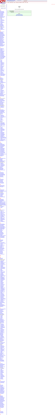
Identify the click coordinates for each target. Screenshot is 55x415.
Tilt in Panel (1, 367)
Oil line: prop (1, 230)
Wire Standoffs (1, 407)
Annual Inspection (2, 26)
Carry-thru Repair (2, 329)
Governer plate (1, 153)
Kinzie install (1, 186)
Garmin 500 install (2, 144)
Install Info (1, 371)
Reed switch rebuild (2, 291)
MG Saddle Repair (2, 278)
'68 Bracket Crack (2, 331)
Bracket (1, 18)
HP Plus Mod (1, 169)
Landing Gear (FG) (2, 189)
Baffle (1, 60)
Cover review (1, 58)
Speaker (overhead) (2, 332)
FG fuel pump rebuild (2, 110)
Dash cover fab (1, 78)
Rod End (1, 292)
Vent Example (1, 387)
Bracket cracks (2, 345)
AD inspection (2, 323)
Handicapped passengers (3, 158)
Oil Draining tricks (2, 227)
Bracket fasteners (2, 347)
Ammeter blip (1, 24)
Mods (23, 2)
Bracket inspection (2, 346)
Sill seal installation (2, 320)
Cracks (1, 207)
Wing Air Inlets (1, 401)
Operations (1, 118)
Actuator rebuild (2, 211)
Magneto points (2, 200)
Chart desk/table (2, 52)
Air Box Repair (1, 13)
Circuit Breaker (2, 19)
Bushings (1, 348)
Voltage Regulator (2, 391)
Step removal (1, 358)
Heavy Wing (1, 166)
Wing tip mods (1, 405)
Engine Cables (1, 102)
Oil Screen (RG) (2, 233)
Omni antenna (1, 234)
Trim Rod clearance (2, 350)
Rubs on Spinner (2, 70)
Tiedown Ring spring (2, 366)
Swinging (1, 220)
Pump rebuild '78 (2, 289)
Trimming (1, 351)
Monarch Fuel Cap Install (3, 204)
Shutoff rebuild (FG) (2, 136)
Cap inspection (2, 324)
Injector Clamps (2, 173)
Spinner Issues (1, 334)
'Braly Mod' (1, 43)
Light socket (1, 273)
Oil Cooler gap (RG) (2, 226)
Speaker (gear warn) (2, 295)
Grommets (1, 69)
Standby (1, 23)
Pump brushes (1, 286)
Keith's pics (1, 378)
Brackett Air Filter (2, 39)
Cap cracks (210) (2, 325)
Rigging (1, 119)
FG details (1, 80)
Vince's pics (1, 377)
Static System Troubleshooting (2, 356)
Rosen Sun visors (2, 304)
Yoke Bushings (1, 412)
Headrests (1, 159)
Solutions (1, 316)
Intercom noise (1, 175)
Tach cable (1, 363)
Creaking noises (2, 349)
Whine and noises (2, 22)
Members (20, 2)
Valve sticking (1, 385)
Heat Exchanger (2, 370)
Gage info (1, 131)
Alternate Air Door (2, 260)
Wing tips (1, 195)
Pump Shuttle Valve (2, 290)
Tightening (1, 92)
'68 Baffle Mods (2, 33)
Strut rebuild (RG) (2, 360)
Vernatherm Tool (2, 389)
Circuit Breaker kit (2, 20)
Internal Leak (1, 270)
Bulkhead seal (2, 163)
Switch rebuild (2, 297)
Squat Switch (1, 343)
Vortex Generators (2, 392)
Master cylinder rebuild (2, 202)
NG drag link (1, 280)
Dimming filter (2, 193)
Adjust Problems (2, 115)
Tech (25, 2)
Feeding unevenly (2, 130)
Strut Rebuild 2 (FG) (2, 219)
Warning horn (1, 301)
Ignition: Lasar (1, 172)
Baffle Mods (1, 32)
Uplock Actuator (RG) (2, 381)
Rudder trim (1, 306)
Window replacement (2, 400)
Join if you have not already (19, 15)
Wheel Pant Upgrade (2, 397)
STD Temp (1, 338)
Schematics (1, 293)
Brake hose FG (1, 40)
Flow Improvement (2, 165)
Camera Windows (2, 48)
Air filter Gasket (2, 14)
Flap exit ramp (2, 66)
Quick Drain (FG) (2, 135)
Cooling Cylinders (2, 57)
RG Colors (1, 243)
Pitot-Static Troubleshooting (2, 246)
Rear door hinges (2, 216)
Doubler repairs (2, 93)
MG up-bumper (2, 277)
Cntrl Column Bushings (2, 56)
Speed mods (1, 333)
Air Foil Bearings (2, 368)
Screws (1, 71)
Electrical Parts (1, 99)
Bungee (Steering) (2, 45)
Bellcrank (1, 28)
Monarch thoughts (2, 123)
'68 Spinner (1, 335)
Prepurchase (11, 2)
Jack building (1, 181)
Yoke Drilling (1, 411)
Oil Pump (1, 231)
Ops (14, 2)
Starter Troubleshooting (2, 355)
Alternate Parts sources (2, 16)
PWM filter (1, 253)
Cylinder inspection (2, 75)
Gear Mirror (1, 147)
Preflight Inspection (2, 248)
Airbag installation (2, 12)
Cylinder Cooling (2, 73)
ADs (0, 10)
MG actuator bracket (2, 279)
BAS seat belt (1, 36)
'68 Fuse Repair (2, 140)
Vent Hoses (1, 386)
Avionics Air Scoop (2, 29)
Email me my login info (19, 14)
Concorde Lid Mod (2, 53)
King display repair (2, 185)
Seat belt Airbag (2, 311)
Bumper (1, 61)
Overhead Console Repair (3, 235)
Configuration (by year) (3, 262)
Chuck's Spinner (2, 336)
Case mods (1, 50)
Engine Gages (1, 103)
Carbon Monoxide (2, 49)
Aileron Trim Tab (2, 11)
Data (27, 2)
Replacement (1, 330)
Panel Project (1, 240)
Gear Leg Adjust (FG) (2, 145)
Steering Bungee (2, 340)
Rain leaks (1, 258)
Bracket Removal (2, 206)
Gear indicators (2, 194)
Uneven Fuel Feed (2, 382)
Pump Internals (2, 288)
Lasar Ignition (1, 191)
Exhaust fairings (2, 107)
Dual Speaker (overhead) (3, 94)
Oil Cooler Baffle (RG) (2, 224)
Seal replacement (2, 90)
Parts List (1, 373)
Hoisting (1, 167)
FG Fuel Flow (1, 113)
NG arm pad (1, 283)
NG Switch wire (2, 282)
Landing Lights (2, 190)
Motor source (1, 117)
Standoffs (1, 354)
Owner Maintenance (2, 237)
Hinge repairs (1, 87)
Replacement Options (2, 124)
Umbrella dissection (2, 125)
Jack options (1, 180)
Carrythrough (1, 326)
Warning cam (1, 300)
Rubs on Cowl (2, 337)
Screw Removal (2, 309)
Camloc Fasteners (2, 62)
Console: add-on (2, 55)
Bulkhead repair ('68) (2, 44)
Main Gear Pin (2, 274)
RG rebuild (1, 315)
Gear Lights (1, 265)
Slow (0, 120)
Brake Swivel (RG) (2, 42)
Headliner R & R (2, 161)
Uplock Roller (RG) (2, 221)
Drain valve (1, 128)
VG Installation (2, 393)
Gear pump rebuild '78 (2, 150)
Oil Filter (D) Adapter (2, 228)
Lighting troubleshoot (2, 196)
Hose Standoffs (1, 168)
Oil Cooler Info (1, 225)
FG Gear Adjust (1, 109)
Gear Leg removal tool (2, 264)
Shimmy (1, 217)
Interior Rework (2, 176)
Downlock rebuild (2, 263)
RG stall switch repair (2, 302)
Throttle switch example (3, 298)
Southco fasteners (2, 322)
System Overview (2, 375)
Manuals (1, 201)
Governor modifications (3, 82)
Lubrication (1, 88)
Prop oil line (1, 249)
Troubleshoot (1, 21)
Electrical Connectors (2, 100)
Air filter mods (1, 15)
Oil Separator (1, 232)
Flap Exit (1, 68)
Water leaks (1, 395)
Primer (1, 369)
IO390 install (1, 81)
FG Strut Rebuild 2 (2, 111)
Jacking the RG (2, 179)
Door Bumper (1, 215)
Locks (1, 89)
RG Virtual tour (2, 372)
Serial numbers (1, 313)
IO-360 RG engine (2, 106)
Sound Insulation (2, 321)
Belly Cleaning (2, 38)
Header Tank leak (2, 132)
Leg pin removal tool (2, 271)
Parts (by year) (2, 285)
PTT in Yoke (1, 252)
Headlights (1, 160)
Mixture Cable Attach (2, 203)
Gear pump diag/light (2, 268)
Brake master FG (2, 41)
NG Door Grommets (2, 214)
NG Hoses (1, 281)
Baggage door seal (2, 34)
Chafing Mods (2, 64)
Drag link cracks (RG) (2, 212)
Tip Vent (1, 138)
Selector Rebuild (2, 294)
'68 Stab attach (2, 352)
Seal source (1, 91)
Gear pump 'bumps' (2, 149)
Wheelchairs (1, 396)
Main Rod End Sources (2, 275)
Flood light (1, 121)
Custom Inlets (1, 72)
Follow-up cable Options (3, 116)
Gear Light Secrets (2, 146)
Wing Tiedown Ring (2, 342)
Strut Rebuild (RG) (2, 218)
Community (17, 2)
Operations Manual (2, 376)
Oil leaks (1, 229)
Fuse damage (1, 84)
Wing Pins (1, 402)
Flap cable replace (2, 65)
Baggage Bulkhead (2, 35)
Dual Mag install (2, 95)
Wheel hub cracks (2, 398)
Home (8, 2)
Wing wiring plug (2, 406)
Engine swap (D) (2, 104)
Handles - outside (2, 85)
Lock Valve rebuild (2, 272)
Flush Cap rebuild (2, 122)
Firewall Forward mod (2, 112)
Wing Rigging (1, 403)
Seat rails (1, 312)
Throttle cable (1, 365)
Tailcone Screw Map (2, 364)
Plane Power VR (2, 247)
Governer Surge (2, 154)
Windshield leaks (2, 399)
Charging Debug (2, 51)
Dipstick (1, 127)
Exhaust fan (1, 162)
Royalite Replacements (2, 305)
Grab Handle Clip (2, 155)
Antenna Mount (2, 25)
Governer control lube (2, 152)
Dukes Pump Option (2, 129)
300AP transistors (2, 27)
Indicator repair (2, 133)
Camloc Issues (2, 63)
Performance (1, 374)
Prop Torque (1, 251)
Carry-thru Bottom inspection (2, 328)
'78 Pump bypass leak (2, 287)
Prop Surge (1, 250)
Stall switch (1, 353)
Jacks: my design (2, 182)
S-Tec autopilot (2, 357)
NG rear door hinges (2, 284)
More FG (1, 317)
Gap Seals (1, 143)
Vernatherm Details (2, 388)
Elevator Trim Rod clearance (2, 101)
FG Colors (1, 244)
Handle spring (1, 86)
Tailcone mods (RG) (2, 164)
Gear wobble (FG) (2, 151)
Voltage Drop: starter (2, 390)
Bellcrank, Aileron (2, 37)
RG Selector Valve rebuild (3, 137)
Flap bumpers (1, 67)
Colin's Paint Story (2, 242)
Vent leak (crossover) (2, 139)
